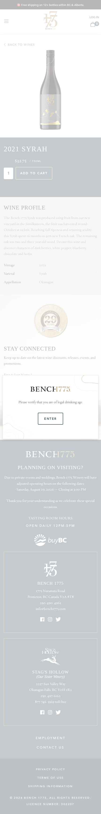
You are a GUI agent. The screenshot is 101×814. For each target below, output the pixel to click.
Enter (50, 419)
